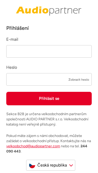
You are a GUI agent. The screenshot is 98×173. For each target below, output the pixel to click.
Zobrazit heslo (78, 79)
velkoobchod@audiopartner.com (33, 146)
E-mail (12, 39)
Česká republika (52, 165)
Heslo (11, 67)
